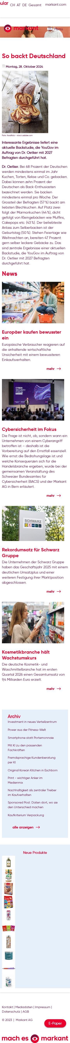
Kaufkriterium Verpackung (26, 815)
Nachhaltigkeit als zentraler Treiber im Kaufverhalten (32, 792)
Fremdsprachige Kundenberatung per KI (31, 760)
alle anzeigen (22, 827)
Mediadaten (24, 1007)
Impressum (42, 1007)
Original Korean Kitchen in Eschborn (33, 770)
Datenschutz (11, 1011)
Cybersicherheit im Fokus (29, 429)
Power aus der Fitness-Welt (27, 730)
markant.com (55, 4)
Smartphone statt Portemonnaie (31, 738)
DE (24, 5)
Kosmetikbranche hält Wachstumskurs (26, 655)
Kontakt (7, 1007)
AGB (26, 1011)
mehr (50, 368)
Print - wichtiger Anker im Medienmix (25, 780)
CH (12, 5)
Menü (49, 29)
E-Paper (55, 1023)
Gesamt (35, 5)
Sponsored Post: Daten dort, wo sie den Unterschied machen (33, 805)
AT (19, 5)
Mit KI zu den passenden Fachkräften (25, 747)
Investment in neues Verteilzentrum (32, 722)
